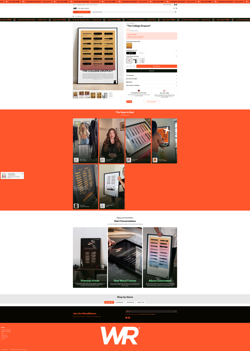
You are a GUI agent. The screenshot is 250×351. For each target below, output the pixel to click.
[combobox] (134, 12)
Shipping (127, 30)
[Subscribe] (175, 311)
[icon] (95, 120)
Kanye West (132, 23)
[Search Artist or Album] (175, 12)
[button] (176, 8)
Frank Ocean (135, 159)
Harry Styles (82, 159)
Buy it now (151, 70)
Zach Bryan (82, 205)
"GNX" (107, 206)
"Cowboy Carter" (12, 174)
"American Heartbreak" (85, 206)
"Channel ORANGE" (162, 160)
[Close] (22, 173)
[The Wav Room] (81, 8)
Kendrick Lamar (109, 205)
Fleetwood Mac (109, 159)
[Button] (176, 50)
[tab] (119, 302)
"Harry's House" (83, 160)
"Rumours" (108, 160)
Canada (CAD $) (4, 349)
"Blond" (133, 160)
